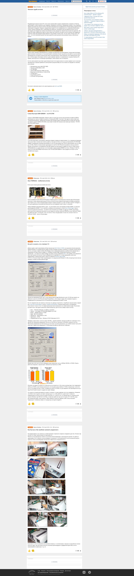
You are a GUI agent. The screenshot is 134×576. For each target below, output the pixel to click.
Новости (53, 1)
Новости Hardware (37, 6)
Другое (67, 1)
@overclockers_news (49, 98)
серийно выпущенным (52, 304)
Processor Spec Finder (60, 256)
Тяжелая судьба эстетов (35, 9)
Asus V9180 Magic (69, 208)
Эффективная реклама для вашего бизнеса (95, 6)
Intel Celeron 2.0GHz (59, 248)
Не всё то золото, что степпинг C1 (38, 244)
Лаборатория (60, 1)
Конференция (42, 1)
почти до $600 (58, 86)
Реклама (62, 570)
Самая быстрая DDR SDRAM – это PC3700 (41, 113)
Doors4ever (56, 111)
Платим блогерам (77, 1)
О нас (39, 570)
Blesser (53, 178)
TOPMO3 (56, 6)
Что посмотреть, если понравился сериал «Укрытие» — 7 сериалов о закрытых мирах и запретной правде (94, 21)
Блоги (47, 1)
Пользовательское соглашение (56, 572)
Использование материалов (53, 570)
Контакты (43, 570)
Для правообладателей (43, 572)
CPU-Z (64, 253)
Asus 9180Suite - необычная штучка (39, 181)
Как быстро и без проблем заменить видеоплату (43, 430)
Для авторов (68, 570)
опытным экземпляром (36, 304)
